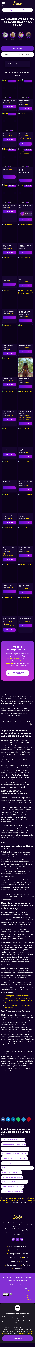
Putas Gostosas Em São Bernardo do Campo (14, 1144)
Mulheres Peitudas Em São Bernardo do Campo (14, 1153)
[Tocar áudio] (22, 214)
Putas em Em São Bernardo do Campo (12, 1191)
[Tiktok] (13, 1239)
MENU (3, 5)
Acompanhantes (13, 1198)
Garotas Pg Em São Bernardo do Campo (13, 1186)
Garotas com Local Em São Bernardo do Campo (14, 1182)
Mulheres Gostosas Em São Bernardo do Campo (14, 1158)
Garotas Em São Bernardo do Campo (12, 1172)
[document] (17, 1323)
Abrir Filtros (17, 48)
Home (3, 1198)
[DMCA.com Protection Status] (6, 1295)
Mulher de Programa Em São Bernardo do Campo (15, 1149)
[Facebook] (21, 1239)
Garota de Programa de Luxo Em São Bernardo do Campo (17, 1167)
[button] (4, 88)
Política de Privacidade (25, 1333)
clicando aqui (15, 1231)
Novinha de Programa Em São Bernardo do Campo (15, 1163)
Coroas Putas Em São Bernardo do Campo (13, 1139)
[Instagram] (17, 1239)
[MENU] (3, 3)
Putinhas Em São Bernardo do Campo (12, 1177)
